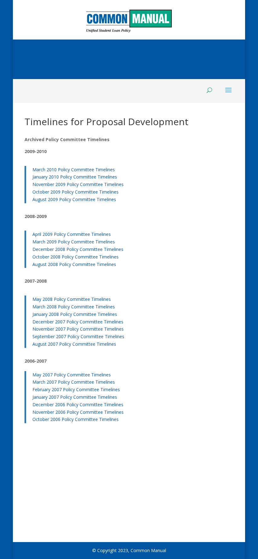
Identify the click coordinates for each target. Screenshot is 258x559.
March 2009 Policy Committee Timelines (73, 242)
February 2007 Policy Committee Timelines (76, 389)
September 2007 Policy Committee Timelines (78, 336)
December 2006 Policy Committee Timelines (77, 404)
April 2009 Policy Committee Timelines (71, 234)
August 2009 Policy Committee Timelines (74, 199)
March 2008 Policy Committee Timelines (73, 307)
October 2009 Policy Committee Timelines (75, 192)
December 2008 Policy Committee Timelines (77, 249)
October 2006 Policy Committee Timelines (75, 419)
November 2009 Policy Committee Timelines (78, 184)
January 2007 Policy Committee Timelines (74, 397)
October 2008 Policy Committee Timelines (75, 257)
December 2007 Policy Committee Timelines (77, 322)
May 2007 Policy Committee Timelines (71, 375)
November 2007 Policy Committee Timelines (78, 329)
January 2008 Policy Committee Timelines (74, 314)
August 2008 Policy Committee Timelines (74, 264)
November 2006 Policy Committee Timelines (78, 412)
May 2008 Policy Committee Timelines (71, 299)
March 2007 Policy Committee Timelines (73, 382)
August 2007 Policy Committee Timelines (74, 344)
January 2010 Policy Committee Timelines (74, 177)
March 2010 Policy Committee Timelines (73, 170)
